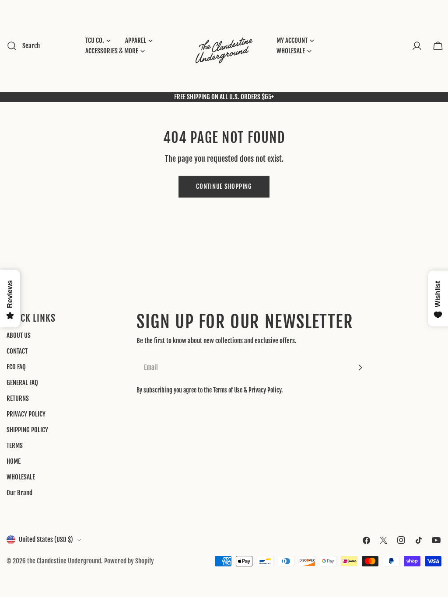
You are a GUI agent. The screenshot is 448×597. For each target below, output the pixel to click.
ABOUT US (19, 335)
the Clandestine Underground (64, 561)
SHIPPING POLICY (27, 430)
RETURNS (18, 398)
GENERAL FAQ (22, 382)
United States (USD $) (46, 539)
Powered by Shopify (129, 561)
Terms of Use (227, 390)
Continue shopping (224, 186)
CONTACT (17, 351)
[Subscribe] (360, 367)
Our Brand (19, 493)
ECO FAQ (16, 367)
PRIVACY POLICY (26, 414)
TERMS (15, 445)
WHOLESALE (21, 477)
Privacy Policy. (265, 390)
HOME (14, 461)
